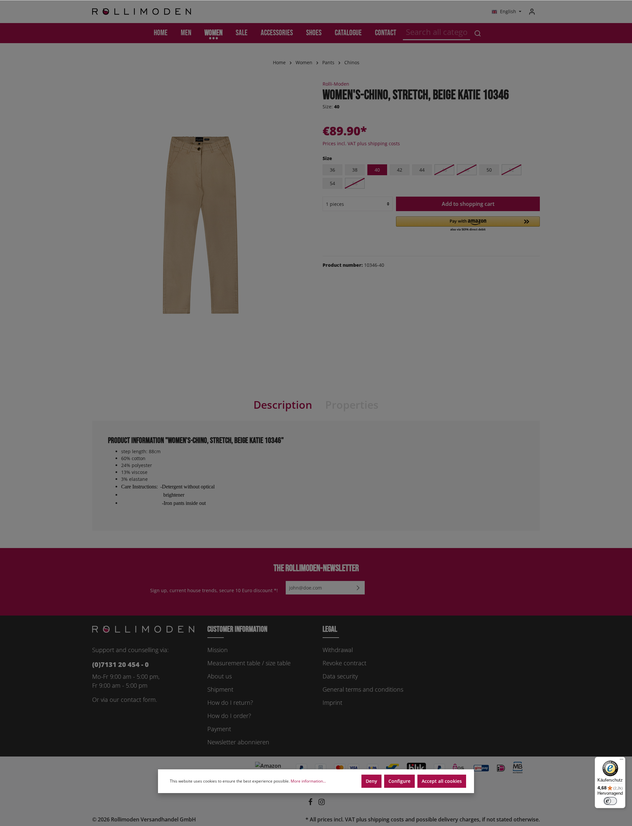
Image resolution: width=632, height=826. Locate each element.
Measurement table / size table (249, 663)
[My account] (532, 11)
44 (422, 170)
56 (354, 183)
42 (399, 170)
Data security (340, 676)
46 (444, 170)
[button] (468, 224)
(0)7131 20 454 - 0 (120, 664)
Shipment (220, 689)
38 (354, 170)
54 (332, 183)
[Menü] (621, 761)
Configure (399, 781)
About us (219, 676)
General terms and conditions (363, 689)
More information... (308, 781)
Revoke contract (344, 663)
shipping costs (386, 819)
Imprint (332, 702)
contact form (138, 699)
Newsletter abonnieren (238, 742)
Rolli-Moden (336, 84)
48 (466, 170)
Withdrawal (338, 650)
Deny (371, 781)
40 (377, 170)
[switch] (610, 801)
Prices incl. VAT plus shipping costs (361, 143)
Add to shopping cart (468, 203)
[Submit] (358, 587)
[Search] (477, 33)
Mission (217, 650)
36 (332, 170)
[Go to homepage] (141, 11)
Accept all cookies (442, 781)
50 (489, 170)
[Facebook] (311, 803)
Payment (219, 729)
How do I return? (230, 702)
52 (511, 170)
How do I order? (229, 716)
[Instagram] (321, 803)
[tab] (283, 404)
